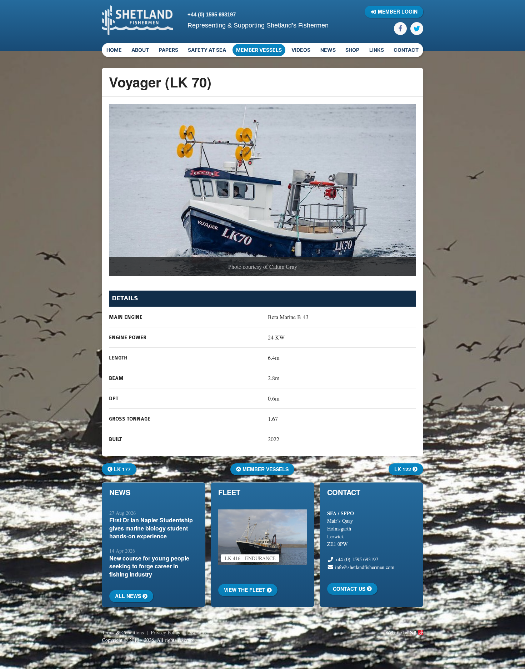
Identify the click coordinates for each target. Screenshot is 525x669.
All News (128, 595)
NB (414, 632)
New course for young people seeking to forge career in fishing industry (149, 566)
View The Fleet (245, 589)
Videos (300, 50)
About (140, 50)
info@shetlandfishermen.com (364, 567)
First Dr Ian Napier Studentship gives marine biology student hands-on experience (151, 528)
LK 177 (121, 469)
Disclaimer (198, 632)
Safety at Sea (207, 50)
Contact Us (350, 588)
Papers (168, 50)
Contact (406, 50)
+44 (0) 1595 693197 (212, 14)
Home (114, 50)
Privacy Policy (165, 632)
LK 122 (403, 469)
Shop (352, 50)
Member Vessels (259, 50)
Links (376, 50)
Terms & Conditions (123, 632)
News (328, 50)
